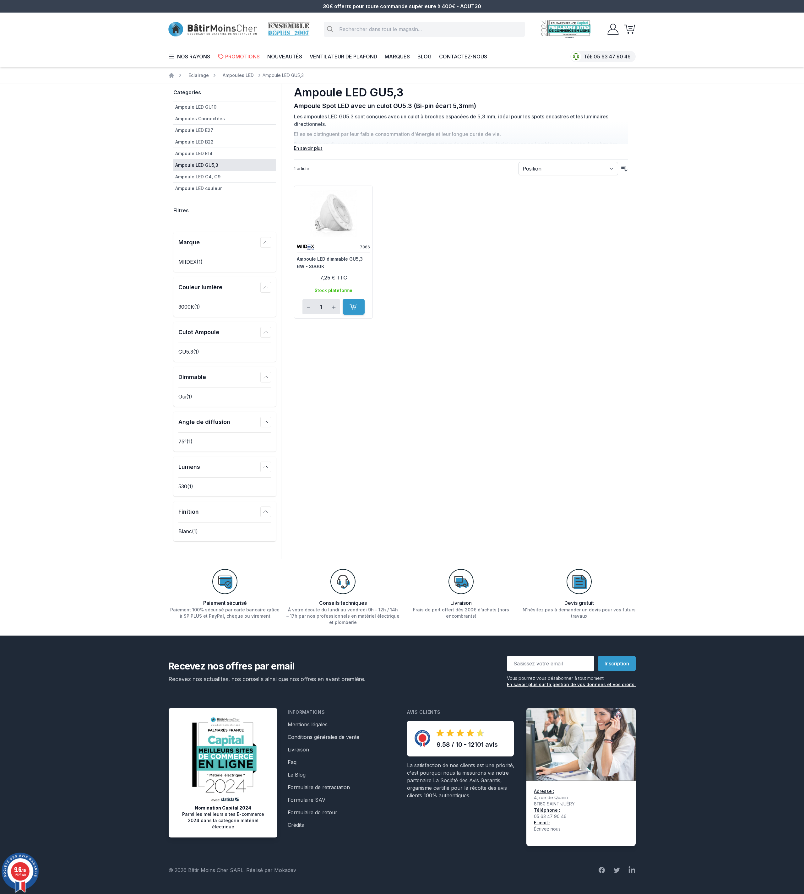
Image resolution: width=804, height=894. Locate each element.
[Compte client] (611, 29)
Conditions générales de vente (323, 737)
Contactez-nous (463, 56)
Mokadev (285, 870)
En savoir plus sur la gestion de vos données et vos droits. (571, 684)
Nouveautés (284, 56)
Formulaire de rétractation (319, 787)
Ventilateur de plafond (343, 56)
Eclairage (198, 75)
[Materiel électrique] (171, 75)
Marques (397, 56)
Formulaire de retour (312, 812)
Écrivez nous (547, 829)
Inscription (617, 663)
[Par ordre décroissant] (624, 168)
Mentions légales (308, 724)
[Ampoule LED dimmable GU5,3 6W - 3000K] (333, 213)
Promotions (242, 56)
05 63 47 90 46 (612, 56)
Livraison (298, 749)
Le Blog (297, 775)
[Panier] (627, 29)
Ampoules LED (238, 75)
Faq (292, 762)
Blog (424, 56)
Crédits (296, 825)
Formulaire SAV (306, 800)
